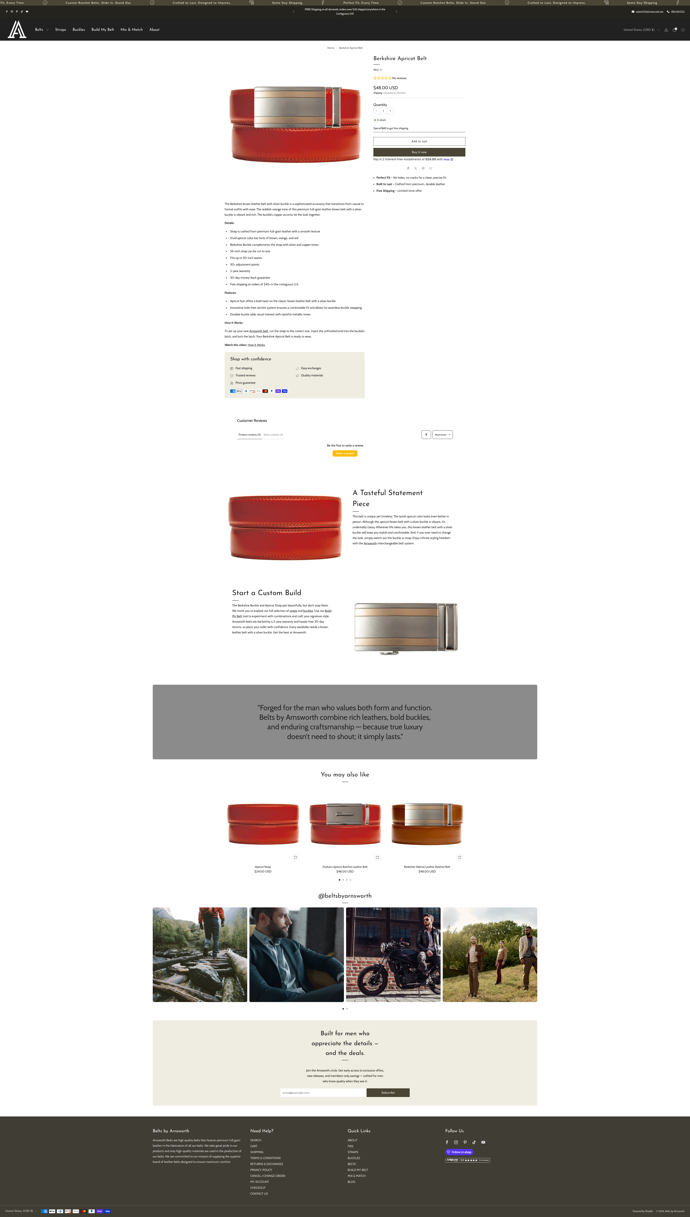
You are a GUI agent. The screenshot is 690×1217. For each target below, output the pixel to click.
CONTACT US (259, 1193)
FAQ (350, 1146)
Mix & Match (132, 30)
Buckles (79, 30)
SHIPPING (256, 1152)
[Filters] (426, 434)
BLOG (351, 1182)
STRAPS (353, 1152)
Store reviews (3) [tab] (273, 434)
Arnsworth (370, 543)
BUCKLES (354, 1158)
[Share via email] (430, 168)
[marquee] (345, 3)
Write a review (345, 453)
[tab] (339, 880)
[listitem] (345, 11)
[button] (382, 78)
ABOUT (352, 1140)
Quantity (380, 104)
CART (253, 1146)
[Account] (666, 30)
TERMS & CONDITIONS (265, 1158)
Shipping (377, 92)
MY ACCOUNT (259, 1182)
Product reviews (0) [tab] (250, 434)
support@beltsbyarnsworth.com (649, 11)
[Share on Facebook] (408, 168)
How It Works (256, 345)
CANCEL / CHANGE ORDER (267, 1176)
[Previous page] (224, 825)
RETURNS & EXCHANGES (266, 1164)
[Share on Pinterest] (423, 168)
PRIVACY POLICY (261, 1170)
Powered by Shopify (643, 1211)
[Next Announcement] (396, 11)
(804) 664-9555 (678, 11)
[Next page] (465, 825)
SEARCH (255, 1140)
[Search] (683, 30)
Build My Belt (102, 30)
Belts (39, 30)
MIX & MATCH (357, 1176)
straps (293, 611)
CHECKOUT (258, 1187)
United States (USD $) (639, 29)
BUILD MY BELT (358, 1170)
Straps (60, 30)
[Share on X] (415, 168)
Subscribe (388, 1092)
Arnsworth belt (258, 331)
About (154, 30)
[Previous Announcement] (293, 11)
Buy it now (419, 152)
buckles (308, 611)
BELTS (352, 1164)
